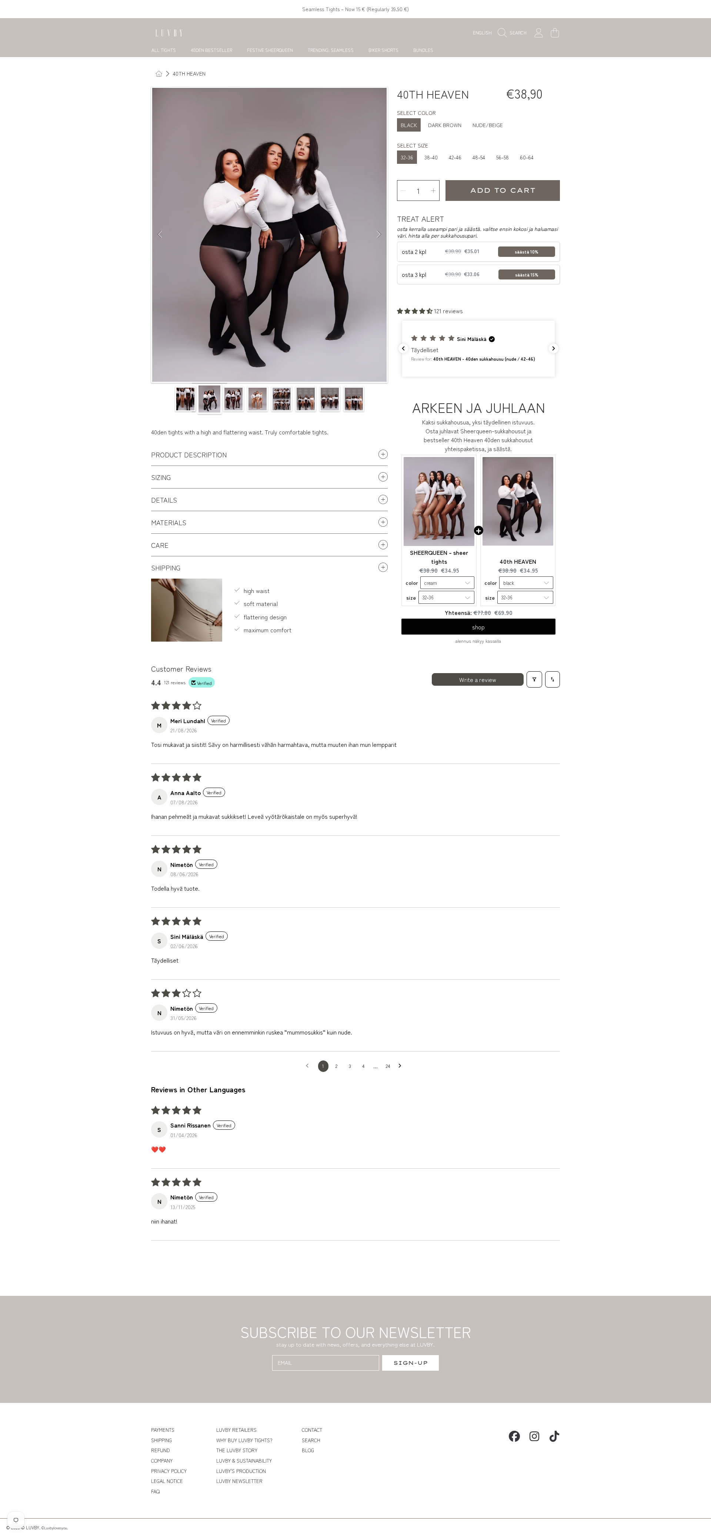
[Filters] (534, 679)
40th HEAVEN (189, 73)
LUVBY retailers (236, 1429)
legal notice (167, 1480)
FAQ (155, 1491)
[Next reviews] (553, 348)
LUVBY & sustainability (244, 1460)
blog (308, 1450)
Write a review (477, 679)
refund (160, 1450)
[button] (514, 32)
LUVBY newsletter (239, 1480)
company (162, 1460)
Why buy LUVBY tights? (244, 1440)
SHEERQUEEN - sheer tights (439, 557)
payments (162, 1429)
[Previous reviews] (403, 348)
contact (312, 1429)
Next (379, 234)
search (311, 1440)
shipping (161, 1440)
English (482, 32)
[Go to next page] (402, 1066)
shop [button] (478, 626)
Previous (160, 234)
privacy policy (169, 1470)
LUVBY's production (241, 1470)
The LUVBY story (236, 1450)
